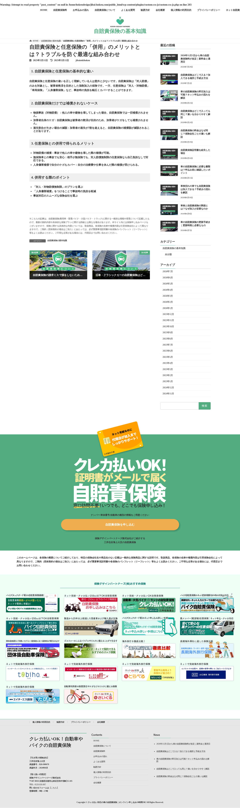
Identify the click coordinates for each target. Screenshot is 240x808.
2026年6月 (168, 277)
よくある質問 (99, 762)
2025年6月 (168, 351)
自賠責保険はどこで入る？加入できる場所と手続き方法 (180, 751)
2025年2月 (168, 375)
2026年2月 (168, 302)
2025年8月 (168, 338)
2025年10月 (168, 326)
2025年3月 (168, 369)
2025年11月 (168, 320)
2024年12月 (168, 387)
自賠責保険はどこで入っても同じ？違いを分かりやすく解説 (195, 114)
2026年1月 (168, 308)
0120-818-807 (40, 784)
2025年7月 (168, 345)
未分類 (168, 254)
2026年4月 (168, 290)
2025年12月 (168, 314)
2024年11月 (168, 393)
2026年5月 (168, 283)
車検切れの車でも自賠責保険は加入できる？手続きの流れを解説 (195, 189)
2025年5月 (168, 357)
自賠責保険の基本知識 (57, 240)
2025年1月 (168, 381)
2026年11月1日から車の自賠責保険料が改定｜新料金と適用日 (195, 58)
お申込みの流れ (100, 756)
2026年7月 (168, 271)
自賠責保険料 (99, 751)
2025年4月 (168, 363)
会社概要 (101, 722)
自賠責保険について (102, 746)
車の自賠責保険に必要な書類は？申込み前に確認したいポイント (195, 169)
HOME (96, 741)
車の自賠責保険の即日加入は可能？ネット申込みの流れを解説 (195, 94)
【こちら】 (54, 788)
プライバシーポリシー (81, 722)
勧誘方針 (60, 722)
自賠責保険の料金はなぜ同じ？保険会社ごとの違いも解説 (195, 133)
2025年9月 (168, 332)
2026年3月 (168, 296)
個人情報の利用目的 (41, 722)
